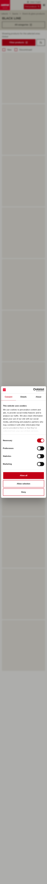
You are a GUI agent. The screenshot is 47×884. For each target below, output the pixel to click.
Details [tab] (23, 397)
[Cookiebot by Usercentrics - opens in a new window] (33, 389)
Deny (23, 492)
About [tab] (38, 397)
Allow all (23, 475)
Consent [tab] (8, 397)
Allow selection (23, 484)
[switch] (40, 448)
